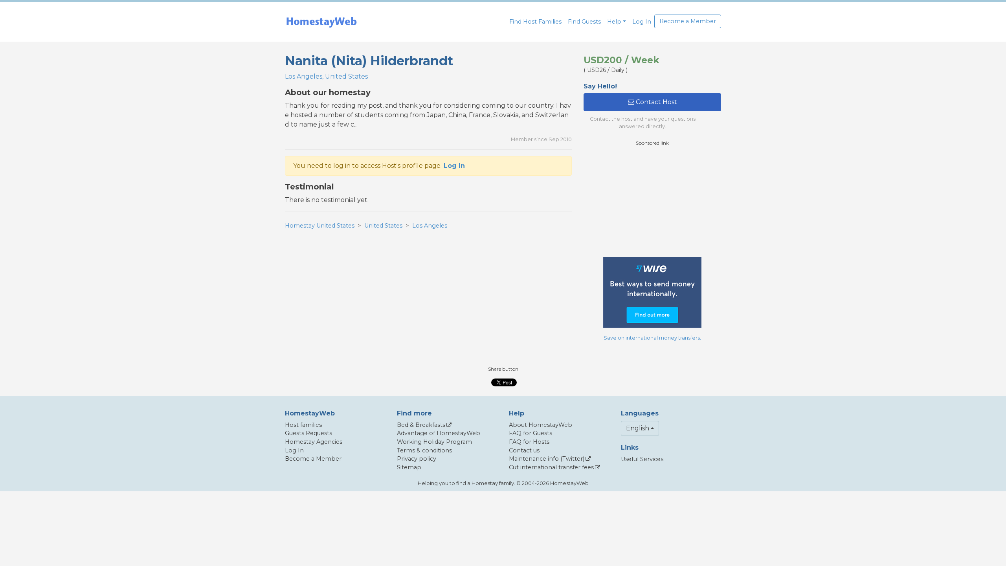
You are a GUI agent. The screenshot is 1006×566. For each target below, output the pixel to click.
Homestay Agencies (313, 441)
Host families (303, 424)
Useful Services (642, 459)
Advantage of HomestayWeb (438, 433)
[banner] (321, 22)
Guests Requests (308, 433)
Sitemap (409, 467)
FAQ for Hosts (529, 441)
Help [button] (614, 21)
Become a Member (687, 21)
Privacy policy (416, 458)
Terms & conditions (424, 450)
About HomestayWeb (540, 424)
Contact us (524, 450)
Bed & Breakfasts (421, 424)
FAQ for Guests (530, 433)
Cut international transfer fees (551, 467)
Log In (641, 21)
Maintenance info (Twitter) (546, 458)
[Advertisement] (652, 202)
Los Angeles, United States (326, 76)
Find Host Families (535, 21)
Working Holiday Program (434, 441)
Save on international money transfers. (652, 338)
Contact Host (655, 102)
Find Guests (584, 21)
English (637, 428)
